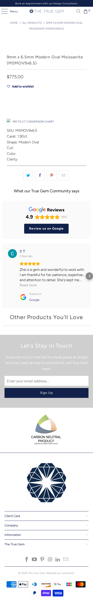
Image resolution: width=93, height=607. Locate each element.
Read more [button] (28, 285)
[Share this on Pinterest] (51, 175)
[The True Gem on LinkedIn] (58, 560)
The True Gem (36, 573)
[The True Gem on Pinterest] (42, 560)
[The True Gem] (46, 11)
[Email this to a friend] (63, 175)
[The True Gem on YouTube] (34, 560)
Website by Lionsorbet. (60, 573)
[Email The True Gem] (66, 560)
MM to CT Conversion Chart (33, 121)
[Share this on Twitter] (28, 175)
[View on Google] (12, 253)
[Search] (77, 11)
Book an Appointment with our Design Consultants (46, 3)
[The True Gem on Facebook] (26, 560)
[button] (3, 276)
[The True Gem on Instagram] (50, 560)
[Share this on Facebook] (40, 175)
